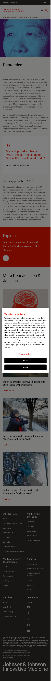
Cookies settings (25, 354)
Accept (25, 367)
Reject (25, 360)
